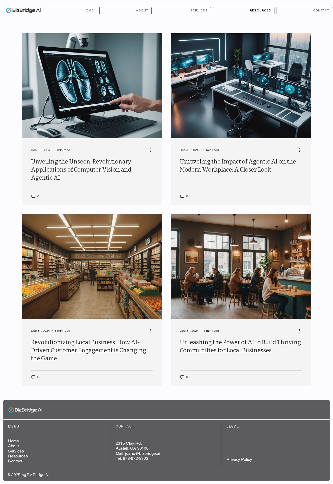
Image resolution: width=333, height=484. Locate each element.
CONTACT (125, 426)
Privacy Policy (239, 459)
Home (13, 440)
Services (16, 451)
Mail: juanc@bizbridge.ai (138, 453)
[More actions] (152, 150)
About (13, 445)
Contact (15, 460)
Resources (18, 456)
